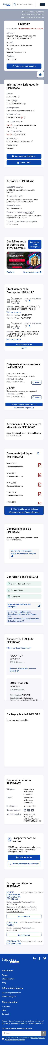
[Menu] (42, 4)
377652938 (18, 394)
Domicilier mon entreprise (35, 244)
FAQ (4, 1010)
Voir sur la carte (14, 312)
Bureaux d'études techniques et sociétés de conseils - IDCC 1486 (24, 216)
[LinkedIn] (34, 961)
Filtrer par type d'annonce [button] (18, 648)
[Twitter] (44, 961)
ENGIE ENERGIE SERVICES (22, 910)
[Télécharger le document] (39, 465)
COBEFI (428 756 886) (12, 924)
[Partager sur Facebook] (39, 961)
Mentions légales (9, 996)
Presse (5, 975)
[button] (24, 156)
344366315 (18, 379)
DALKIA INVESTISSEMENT (18, 909)
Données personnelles (11, 993)
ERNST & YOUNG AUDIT (17, 373)
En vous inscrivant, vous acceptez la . (25, 1039)
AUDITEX (11, 388)
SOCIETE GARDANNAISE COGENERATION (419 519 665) (14, 895)
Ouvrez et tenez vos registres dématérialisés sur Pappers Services (24, 510)
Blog (4, 982)
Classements (7, 979)
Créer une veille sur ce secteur (25, 864)
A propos (6, 1007)
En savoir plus (24, 916)
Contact (5, 1014)
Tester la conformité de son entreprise (19, 605)
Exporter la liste (25, 857)
